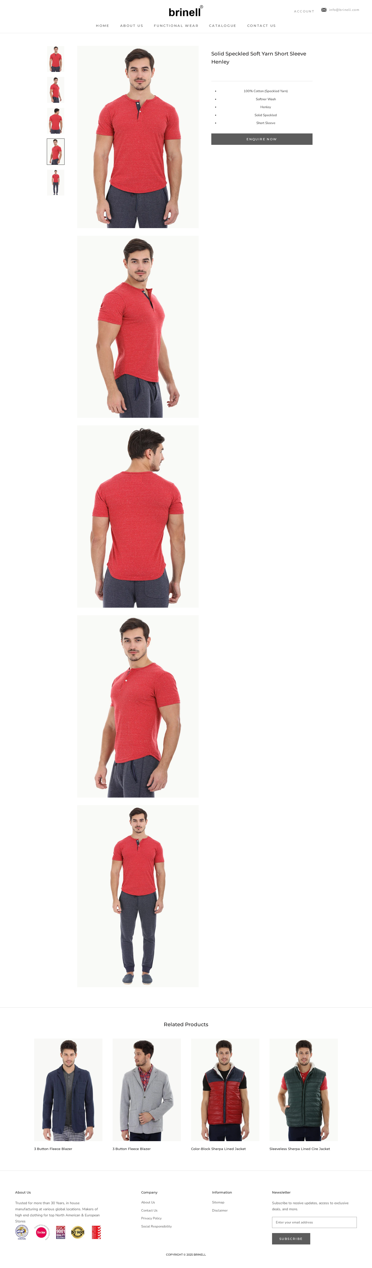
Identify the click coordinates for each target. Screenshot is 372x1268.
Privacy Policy (151, 1218)
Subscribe (291, 1239)
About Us (131, 26)
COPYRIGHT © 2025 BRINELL (186, 1254)
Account (304, 11)
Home (102, 26)
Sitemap (218, 1202)
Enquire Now (261, 139)
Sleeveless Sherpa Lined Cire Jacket (300, 1149)
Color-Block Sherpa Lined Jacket (218, 1149)
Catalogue (222, 26)
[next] (350, 1092)
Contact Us (261, 26)
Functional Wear (176, 26)
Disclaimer (220, 1210)
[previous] (22, 1092)
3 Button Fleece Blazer (53, 1149)
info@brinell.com (344, 10)
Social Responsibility (156, 1226)
